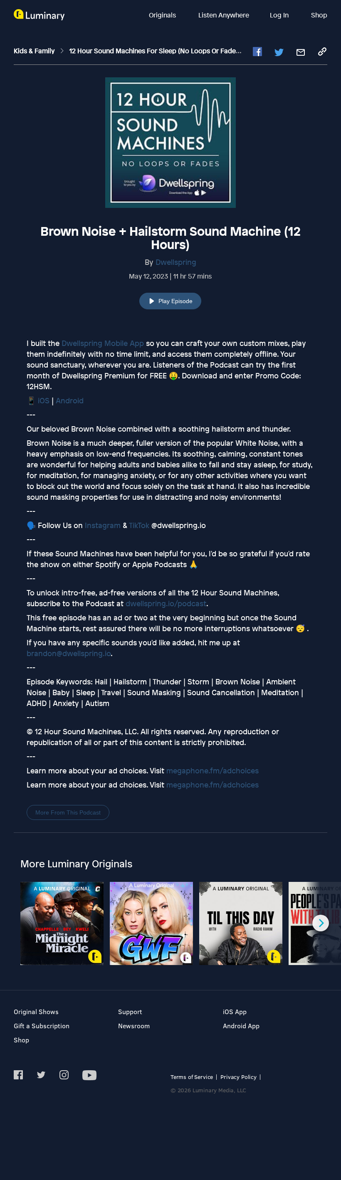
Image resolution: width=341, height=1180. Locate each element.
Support (130, 1011)
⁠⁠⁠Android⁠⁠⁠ (70, 400)
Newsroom (134, 1025)
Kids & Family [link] (35, 50)
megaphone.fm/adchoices (212, 770)
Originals (163, 15)
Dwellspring (176, 262)
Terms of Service (191, 1077)
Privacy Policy (238, 1077)
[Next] (320, 923)
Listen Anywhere (223, 15)
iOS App (235, 1011)
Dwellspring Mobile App (103, 343)
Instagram (103, 525)
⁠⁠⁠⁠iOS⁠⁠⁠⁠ (43, 400)
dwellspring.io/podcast (166, 603)
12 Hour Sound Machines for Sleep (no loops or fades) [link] (156, 50)
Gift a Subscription (41, 1025)
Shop (319, 15)
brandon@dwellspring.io (69, 653)
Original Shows (36, 1011)
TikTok (139, 525)
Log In (280, 15)
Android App (241, 1025)
